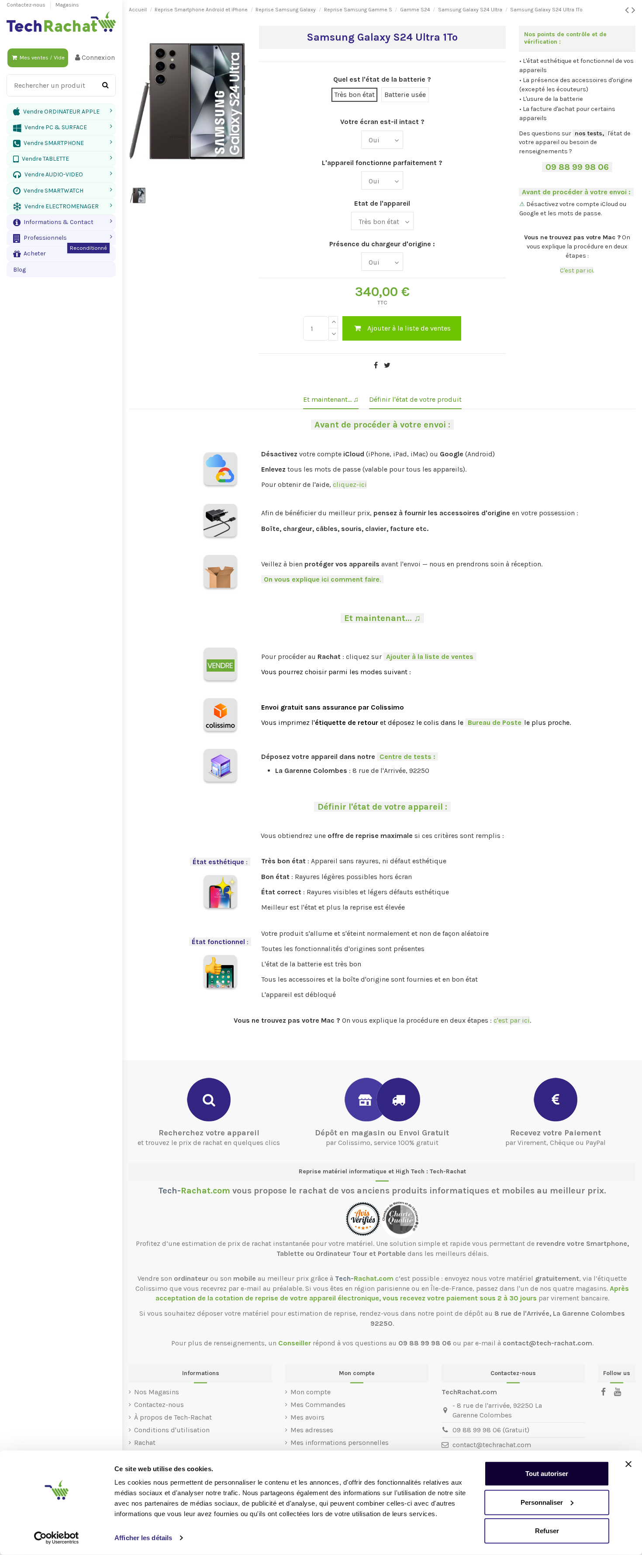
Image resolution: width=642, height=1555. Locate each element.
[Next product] (633, 10)
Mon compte (310, 1392)
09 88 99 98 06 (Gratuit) (490, 1430)
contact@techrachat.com (491, 1445)
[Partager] (376, 365)
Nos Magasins (156, 1392)
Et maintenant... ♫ (331, 399)
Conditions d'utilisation (172, 1430)
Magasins (67, 5)
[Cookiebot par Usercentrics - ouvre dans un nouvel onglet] (56, 1538)
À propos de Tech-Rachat (173, 1417)
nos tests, (589, 133)
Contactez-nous (27, 5)
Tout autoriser (546, 1473)
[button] (61, 222)
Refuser (547, 1530)
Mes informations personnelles (339, 1442)
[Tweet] (387, 365)
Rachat (144, 1442)
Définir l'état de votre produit (415, 399)
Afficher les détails (143, 1537)
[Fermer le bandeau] (628, 1464)
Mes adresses (311, 1430)
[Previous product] (628, 10)
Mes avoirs (307, 1417)
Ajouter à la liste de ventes (409, 328)
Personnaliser (542, 1502)
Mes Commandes (317, 1404)
